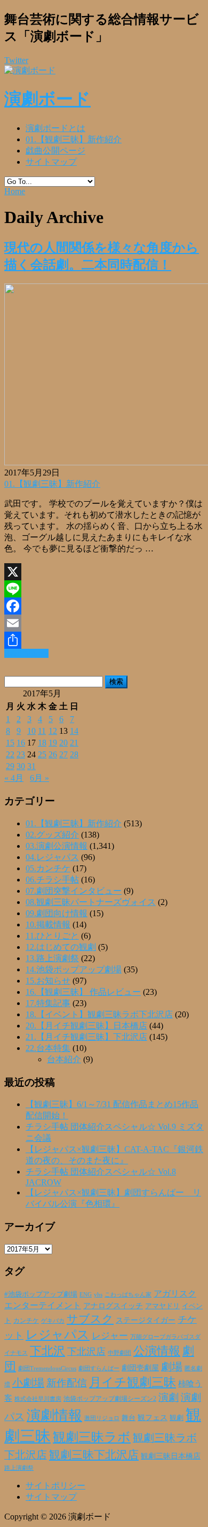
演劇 (168, 1397)
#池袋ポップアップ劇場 (40, 1294)
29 (10, 766)
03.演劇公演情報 (56, 845)
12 (53, 730)
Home (14, 191)
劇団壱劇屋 (140, 1368)
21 (74, 742)
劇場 (171, 1366)
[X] (104, 571)
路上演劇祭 (19, 1467)
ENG (85, 1294)
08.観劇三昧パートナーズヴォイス (91, 902)
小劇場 (28, 1382)
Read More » (26, 653)
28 (74, 754)
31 (31, 766)
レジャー (110, 1336)
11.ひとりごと (52, 935)
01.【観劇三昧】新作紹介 (74, 139)
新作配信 (66, 1382)
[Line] (104, 588)
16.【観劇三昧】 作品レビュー (83, 991)
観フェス (152, 1417)
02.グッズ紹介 (52, 834)
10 (31, 730)
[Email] (104, 623)
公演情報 (156, 1351)
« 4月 (13, 777)
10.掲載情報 (48, 924)
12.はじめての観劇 (61, 947)
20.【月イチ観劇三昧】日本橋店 (86, 1025)
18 (42, 742)
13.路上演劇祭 (52, 958)
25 (42, 754)
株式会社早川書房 (37, 1399)
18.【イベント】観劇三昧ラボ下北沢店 (99, 1014)
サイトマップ (51, 161)
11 (42, 730)
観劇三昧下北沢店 (94, 1455)
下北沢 (47, 1351)
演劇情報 (54, 1415)
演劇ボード (47, 99)
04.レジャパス (52, 857)
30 (21, 766)
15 (10, 742)
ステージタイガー (145, 1320)
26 (53, 754)
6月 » (39, 777)
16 (21, 742)
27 (63, 754)
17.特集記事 (48, 1003)
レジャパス (58, 1334)
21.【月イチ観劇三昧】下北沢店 (86, 1036)
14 (74, 730)
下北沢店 (86, 1351)
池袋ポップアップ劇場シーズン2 (109, 1398)
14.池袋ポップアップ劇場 (74, 969)
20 (63, 742)
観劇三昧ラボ (92, 1437)
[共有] (104, 640)
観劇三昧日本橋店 (171, 1456)
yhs (98, 1294)
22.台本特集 (48, 1048)
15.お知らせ (48, 980)
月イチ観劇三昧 (132, 1382)
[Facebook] (104, 606)
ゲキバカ (53, 1321)
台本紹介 (64, 1059)
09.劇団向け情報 (56, 913)
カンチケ (26, 1320)
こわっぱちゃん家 (128, 1295)
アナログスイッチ (113, 1306)
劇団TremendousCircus (47, 1368)
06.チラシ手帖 (52, 879)
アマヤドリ (162, 1306)
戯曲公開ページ (55, 150)
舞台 (128, 1418)
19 (53, 742)
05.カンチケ (48, 868)
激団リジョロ (101, 1418)
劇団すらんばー (98, 1368)
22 (10, 754)
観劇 (176, 1418)
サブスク (90, 1319)
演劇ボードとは (55, 128)
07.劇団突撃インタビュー (74, 890)
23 (21, 754)
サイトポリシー (55, 1485)
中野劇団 (119, 1353)
